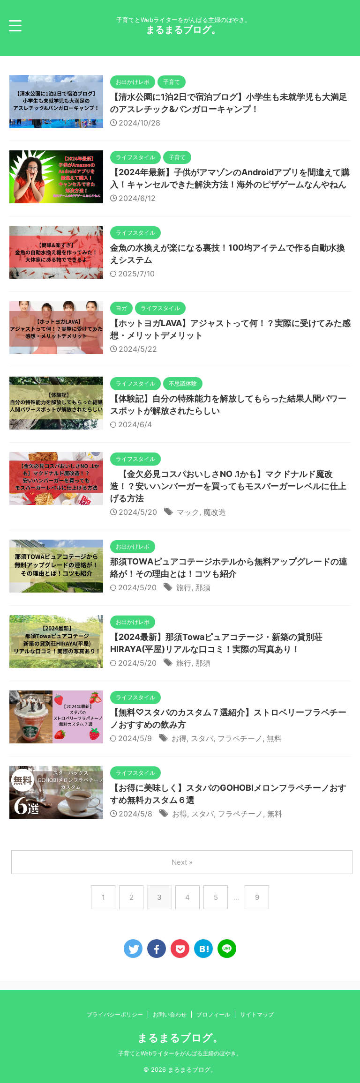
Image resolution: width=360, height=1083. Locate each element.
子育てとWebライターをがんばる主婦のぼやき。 (180, 1053)
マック (188, 512)
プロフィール (213, 1014)
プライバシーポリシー (115, 1014)
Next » (182, 862)
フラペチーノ (240, 738)
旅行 (183, 587)
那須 (202, 587)
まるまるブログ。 (183, 29)
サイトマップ (257, 1014)
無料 (274, 738)
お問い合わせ (170, 1014)
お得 (179, 738)
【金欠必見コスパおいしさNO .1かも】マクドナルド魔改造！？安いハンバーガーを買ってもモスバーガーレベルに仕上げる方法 (228, 486)
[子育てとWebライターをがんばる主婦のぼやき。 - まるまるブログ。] (203, 948)
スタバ (202, 738)
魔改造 (214, 512)
